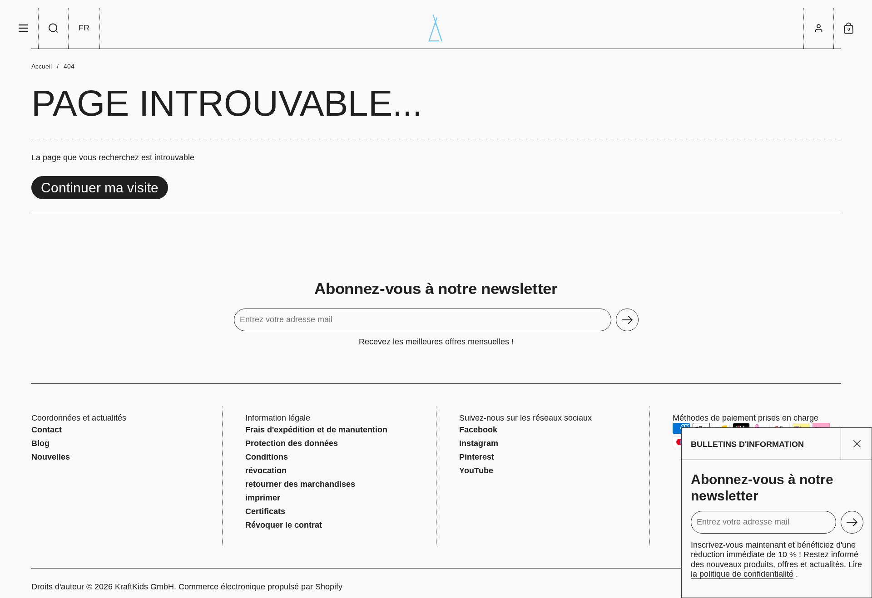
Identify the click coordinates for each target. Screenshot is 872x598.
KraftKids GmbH (144, 586)
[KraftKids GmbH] (436, 28)
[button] (54, 28)
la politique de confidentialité (742, 573)
